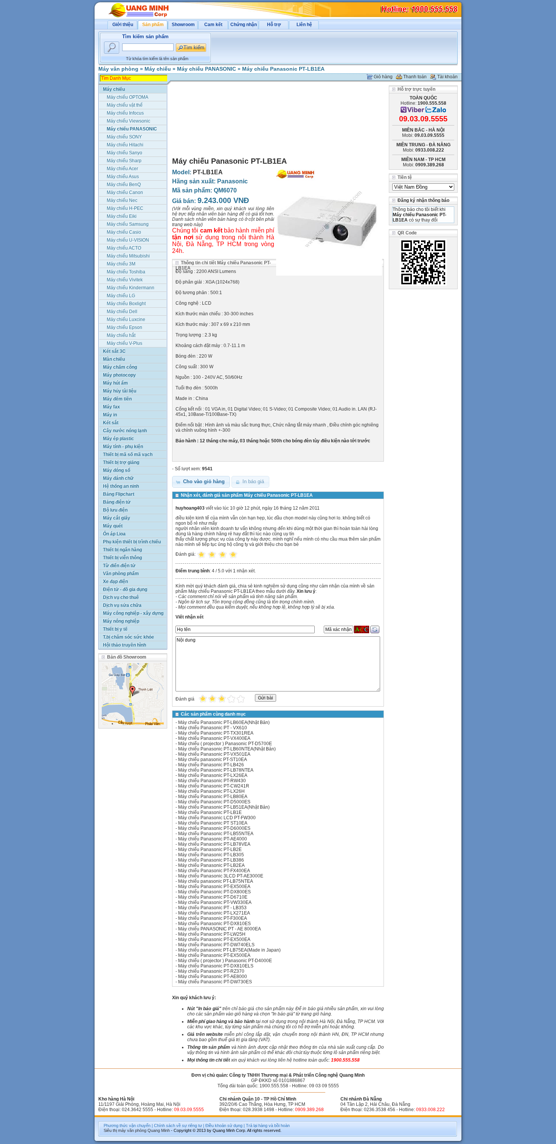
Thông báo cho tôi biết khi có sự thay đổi (419, 215)
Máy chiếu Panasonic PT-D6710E (212, 897)
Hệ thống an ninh (121, 486)
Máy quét (113, 526)
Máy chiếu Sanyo (124, 152)
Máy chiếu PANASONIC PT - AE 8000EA (219, 929)
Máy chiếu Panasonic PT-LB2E (210, 849)
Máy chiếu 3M (121, 264)
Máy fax (111, 406)
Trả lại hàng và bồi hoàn (268, 1125)
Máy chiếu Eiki (122, 216)
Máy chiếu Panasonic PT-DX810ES (214, 923)
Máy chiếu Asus (123, 176)
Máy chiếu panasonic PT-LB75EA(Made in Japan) (229, 950)
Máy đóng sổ (116, 470)
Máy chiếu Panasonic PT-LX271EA (214, 913)
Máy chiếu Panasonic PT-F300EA (212, 918)
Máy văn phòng (118, 69)
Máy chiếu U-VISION (128, 240)
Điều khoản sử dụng (223, 1125)
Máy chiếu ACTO (124, 248)
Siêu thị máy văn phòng (125, 1130)
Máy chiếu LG (121, 295)
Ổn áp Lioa (114, 533)
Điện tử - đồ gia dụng (125, 589)
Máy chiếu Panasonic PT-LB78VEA (214, 844)
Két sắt (110, 422)
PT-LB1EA (208, 172)
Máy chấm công (120, 367)
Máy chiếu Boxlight (126, 303)
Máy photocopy (119, 375)
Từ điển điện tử (119, 565)
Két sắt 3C (114, 351)
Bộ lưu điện (115, 510)
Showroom (183, 24)
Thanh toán (415, 76)
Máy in (110, 414)
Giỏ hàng (383, 76)
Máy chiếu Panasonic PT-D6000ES (214, 828)
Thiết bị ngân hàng (122, 549)
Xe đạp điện (115, 581)
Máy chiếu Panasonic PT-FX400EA (214, 870)
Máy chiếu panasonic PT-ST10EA (212, 759)
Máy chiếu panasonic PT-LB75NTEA (215, 881)
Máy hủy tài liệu (119, 391)
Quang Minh (159, 1130)
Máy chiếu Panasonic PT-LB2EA (211, 865)
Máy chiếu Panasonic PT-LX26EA (212, 775)
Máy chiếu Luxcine (126, 319)
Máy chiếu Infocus (125, 113)
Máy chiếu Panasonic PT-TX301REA (215, 733)
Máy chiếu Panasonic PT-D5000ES (214, 802)
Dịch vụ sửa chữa (122, 605)
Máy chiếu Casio (124, 232)
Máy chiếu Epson (124, 327)
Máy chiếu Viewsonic (128, 121)
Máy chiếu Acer (122, 168)
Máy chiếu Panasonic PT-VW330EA (215, 902)
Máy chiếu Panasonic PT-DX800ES (214, 891)
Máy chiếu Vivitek (125, 279)
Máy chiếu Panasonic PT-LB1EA (283, 69)
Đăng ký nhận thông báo (423, 200)
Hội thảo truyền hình (124, 645)
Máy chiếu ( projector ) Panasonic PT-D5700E (225, 743)
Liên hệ (304, 24)
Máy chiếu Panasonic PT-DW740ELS (216, 944)
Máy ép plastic (118, 438)
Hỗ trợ (274, 24)
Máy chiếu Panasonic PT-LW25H (211, 934)
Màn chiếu (114, 359)
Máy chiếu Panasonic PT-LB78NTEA (215, 770)
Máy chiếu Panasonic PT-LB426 (211, 764)
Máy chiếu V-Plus (124, 343)
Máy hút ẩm (115, 383)
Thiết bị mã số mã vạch (127, 454)
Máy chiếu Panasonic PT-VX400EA (214, 738)
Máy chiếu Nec (122, 200)
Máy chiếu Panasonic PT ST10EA (212, 823)
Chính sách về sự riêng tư (178, 1125)
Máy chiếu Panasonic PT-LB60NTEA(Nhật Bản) (227, 749)
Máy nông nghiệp (121, 621)
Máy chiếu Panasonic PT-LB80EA (212, 796)
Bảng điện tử (116, 502)
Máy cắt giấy (116, 518)
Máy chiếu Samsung (128, 224)
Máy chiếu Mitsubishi (128, 256)
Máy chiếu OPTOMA (127, 97)
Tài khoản (447, 76)
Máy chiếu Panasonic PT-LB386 (211, 860)
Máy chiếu (157, 69)
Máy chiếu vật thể (125, 105)
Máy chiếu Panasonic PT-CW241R (213, 786)
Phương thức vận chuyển (127, 1125)
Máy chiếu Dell (122, 311)
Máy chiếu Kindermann (130, 287)
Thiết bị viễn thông (122, 557)
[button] (201, 482)
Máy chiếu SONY (124, 137)
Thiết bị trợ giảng (121, 462)
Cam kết (213, 24)
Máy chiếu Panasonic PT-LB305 (211, 854)
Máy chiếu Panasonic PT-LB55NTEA (215, 833)
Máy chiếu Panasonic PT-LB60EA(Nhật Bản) (224, 722)
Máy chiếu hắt (121, 335)
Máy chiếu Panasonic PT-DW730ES (215, 981)
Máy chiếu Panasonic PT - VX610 (212, 727)
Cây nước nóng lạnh (125, 430)
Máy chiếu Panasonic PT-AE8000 (212, 976)
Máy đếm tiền (117, 398)
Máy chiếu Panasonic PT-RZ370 (211, 971)
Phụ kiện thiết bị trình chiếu (132, 541)
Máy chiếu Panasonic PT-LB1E (210, 812)
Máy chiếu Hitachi (125, 144)
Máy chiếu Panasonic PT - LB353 (212, 907)
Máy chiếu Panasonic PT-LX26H (211, 791)
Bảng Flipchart (118, 494)
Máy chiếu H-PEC (125, 208)
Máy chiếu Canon (125, 192)
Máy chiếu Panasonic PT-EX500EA (214, 886)
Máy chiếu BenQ (124, 184)
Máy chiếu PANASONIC (206, 69)
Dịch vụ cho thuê (121, 597)
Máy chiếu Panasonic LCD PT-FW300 (217, 817)
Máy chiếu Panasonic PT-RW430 (212, 780)
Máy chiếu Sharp (124, 160)
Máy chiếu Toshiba (126, 271)
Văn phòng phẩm (121, 573)
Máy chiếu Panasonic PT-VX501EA (214, 754)
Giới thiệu (122, 24)
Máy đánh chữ (118, 478)
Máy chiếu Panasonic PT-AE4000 (212, 839)
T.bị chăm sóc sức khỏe (128, 637)
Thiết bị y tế (115, 629)
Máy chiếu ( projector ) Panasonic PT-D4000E (225, 960)
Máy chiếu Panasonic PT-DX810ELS (215, 966)
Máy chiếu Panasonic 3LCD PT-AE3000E (220, 876)
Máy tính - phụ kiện (123, 446)
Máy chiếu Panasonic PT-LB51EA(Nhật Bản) (224, 807)
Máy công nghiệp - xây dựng (133, 613)
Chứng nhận (243, 24)
